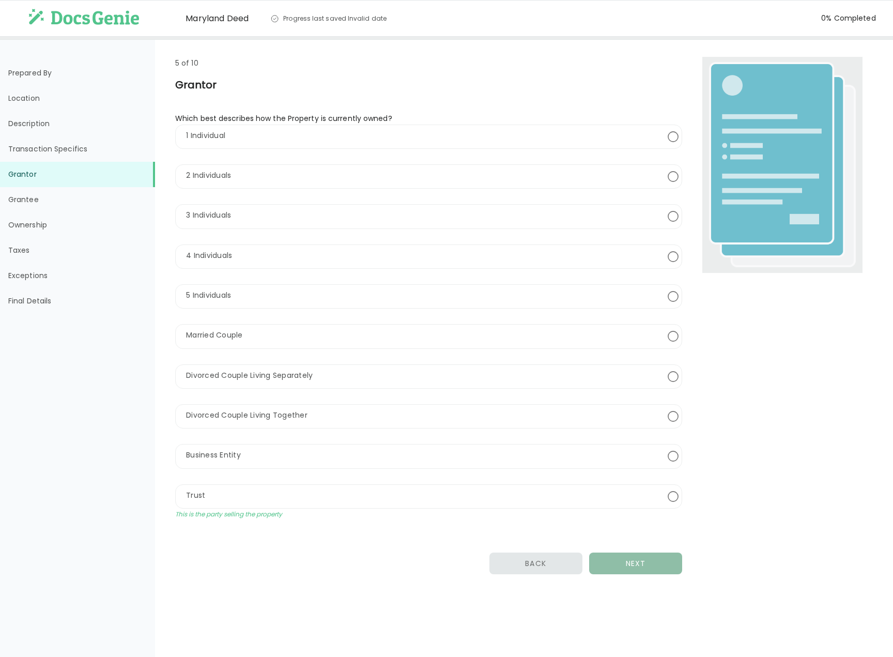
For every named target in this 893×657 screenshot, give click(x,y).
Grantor (22, 174)
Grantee (23, 199)
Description (29, 123)
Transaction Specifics (47, 149)
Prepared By (30, 73)
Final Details (29, 301)
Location (24, 98)
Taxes (19, 250)
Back (535, 563)
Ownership (27, 225)
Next (636, 563)
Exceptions (28, 275)
